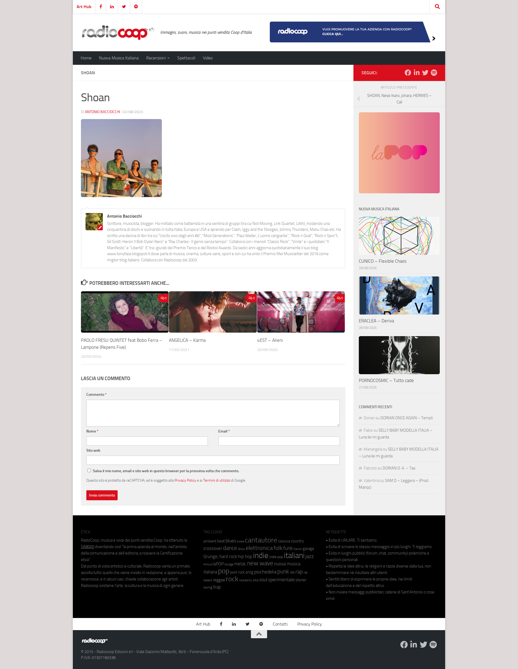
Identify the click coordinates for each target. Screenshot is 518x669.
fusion (298, 549)
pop (223, 571)
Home (86, 57)
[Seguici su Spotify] (434, 72)
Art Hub (84, 6)
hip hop (245, 556)
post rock (237, 572)
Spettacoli (186, 57)
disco (241, 549)
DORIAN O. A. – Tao (399, 468)
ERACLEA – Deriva (376, 320)
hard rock (228, 556)
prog (249, 572)
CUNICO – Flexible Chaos (383, 261)
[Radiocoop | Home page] (118, 32)
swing (207, 587)
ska (255, 580)
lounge (228, 564)
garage (308, 548)
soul (263, 580)
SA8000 (87, 546)
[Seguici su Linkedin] (416, 72)
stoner (300, 579)
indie (260, 555)
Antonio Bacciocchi (102, 112)
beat (221, 541)
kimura (207, 564)
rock (232, 579)
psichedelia (265, 572)
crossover (212, 548)
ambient (209, 541)
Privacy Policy (185, 480)
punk (283, 571)
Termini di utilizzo (216, 480)
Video (208, 57)
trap (217, 587)
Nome (92, 431)
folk (278, 548)
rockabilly (245, 580)
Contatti (280, 624)
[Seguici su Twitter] (425, 72)
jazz (309, 556)
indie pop (276, 557)
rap (299, 572)
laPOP (218, 564)
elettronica (259, 548)
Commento (96, 394)
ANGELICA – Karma (187, 340)
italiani (294, 555)
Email (224, 431)
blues (231, 541)
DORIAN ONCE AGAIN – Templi (406, 417)
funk (288, 548)
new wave (260, 563)
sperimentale (281, 580)
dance (230, 548)
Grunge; (211, 556)
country (297, 541)
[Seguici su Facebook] (408, 72)
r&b (292, 572)
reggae (219, 579)
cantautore (261, 540)
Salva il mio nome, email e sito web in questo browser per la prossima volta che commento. (166, 471)
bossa (240, 541)
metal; (240, 563)
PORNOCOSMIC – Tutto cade (386, 380)
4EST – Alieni (270, 340)
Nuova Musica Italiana (119, 57)
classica (284, 541)
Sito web (93, 450)
